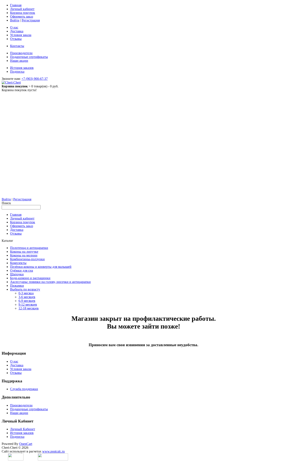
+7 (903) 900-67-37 (34, 78)
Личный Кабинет (22, 429)
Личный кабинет (22, 9)
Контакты (17, 46)
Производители (21, 53)
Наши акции (19, 60)
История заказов (22, 68)
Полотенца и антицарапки (29, 248)
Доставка (16, 31)
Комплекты (18, 263)
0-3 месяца (26, 293)
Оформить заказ (21, 16)
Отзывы (16, 39)
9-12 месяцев (27, 304)
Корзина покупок (22, 12)
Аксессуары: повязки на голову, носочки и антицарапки (50, 282)
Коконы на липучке (24, 251)
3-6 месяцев (26, 297)
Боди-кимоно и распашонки (30, 278)
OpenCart (25, 444)
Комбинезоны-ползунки (27, 259)
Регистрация (31, 20)
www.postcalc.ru (53, 451)
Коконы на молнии (23, 255)
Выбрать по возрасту (25, 289)
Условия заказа (20, 35)
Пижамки (17, 285)
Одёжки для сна (21, 270)
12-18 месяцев (28, 308)
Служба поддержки (24, 389)
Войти (14, 20)
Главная (15, 5)
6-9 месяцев (26, 301)
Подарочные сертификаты (29, 57)
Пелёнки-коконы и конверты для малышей (40, 266)
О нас (14, 27)
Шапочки (17, 274)
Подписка (17, 71)
